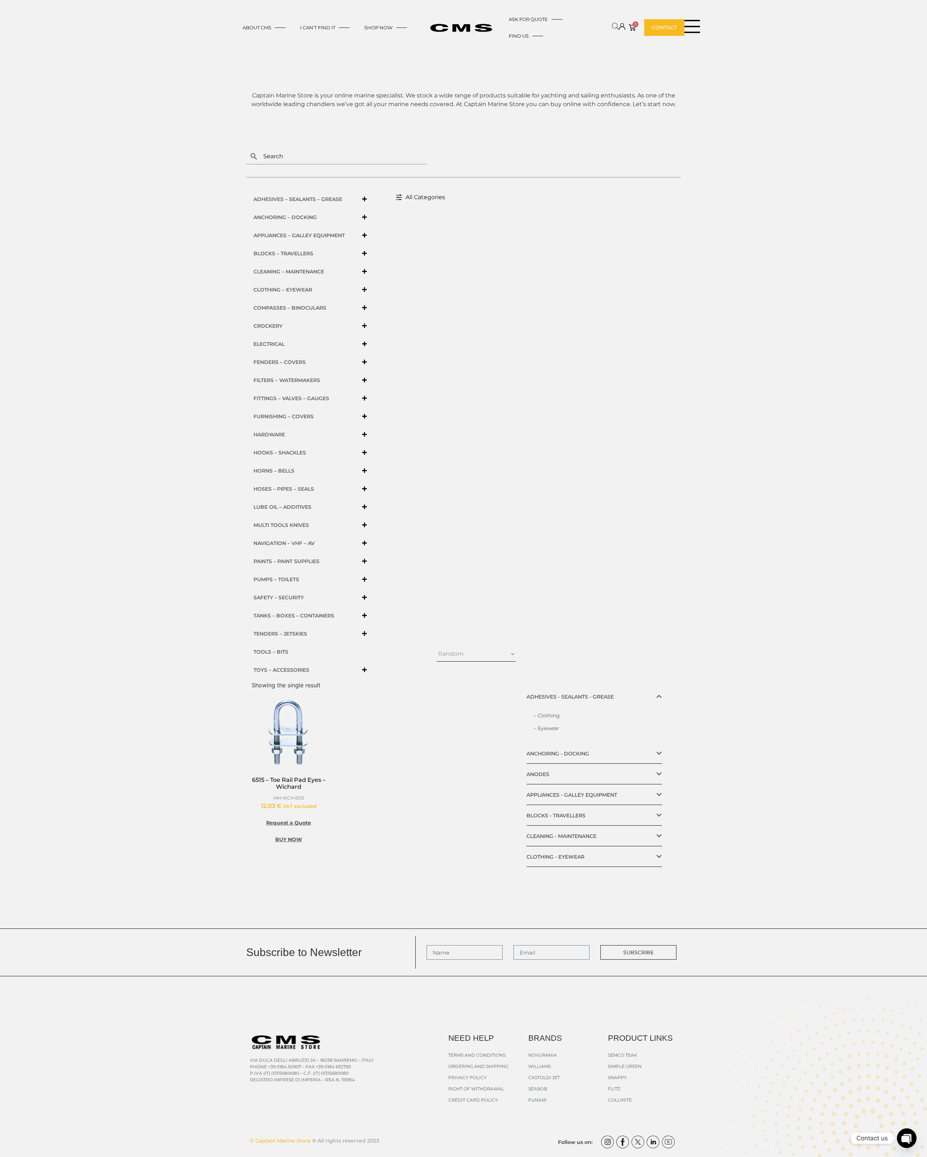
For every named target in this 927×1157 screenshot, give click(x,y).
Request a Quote (288, 822)
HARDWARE (269, 434)
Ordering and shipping (478, 1066)
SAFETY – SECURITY (278, 597)
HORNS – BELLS (273, 471)
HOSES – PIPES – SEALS (283, 489)
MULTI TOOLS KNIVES (281, 525)
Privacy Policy (467, 1077)
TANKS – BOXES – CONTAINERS (293, 615)
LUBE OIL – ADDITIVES (282, 507)
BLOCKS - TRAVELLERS (556, 815)
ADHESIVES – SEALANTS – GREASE (297, 199)
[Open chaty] (906, 1138)
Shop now (378, 27)
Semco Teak (622, 1055)
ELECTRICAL (269, 344)
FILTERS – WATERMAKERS (286, 380)
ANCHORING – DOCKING (285, 217)
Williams (539, 1066)
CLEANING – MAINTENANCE (288, 271)
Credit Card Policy (473, 1100)
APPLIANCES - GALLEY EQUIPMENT (572, 795)
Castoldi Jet (544, 1077)
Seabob (537, 1088)
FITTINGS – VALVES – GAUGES (291, 398)
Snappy (617, 1077)
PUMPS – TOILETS (276, 579)
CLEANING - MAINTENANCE (561, 836)
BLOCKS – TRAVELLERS (283, 253)
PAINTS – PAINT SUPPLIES (286, 561)
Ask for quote (528, 19)
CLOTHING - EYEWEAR (555, 857)
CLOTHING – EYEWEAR (282, 289)
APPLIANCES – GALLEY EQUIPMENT (299, 235)
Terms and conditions (477, 1055)
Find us (519, 36)
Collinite (620, 1100)
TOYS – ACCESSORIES (281, 670)
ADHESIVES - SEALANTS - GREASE (570, 696)
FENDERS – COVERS (279, 362)
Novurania (542, 1055)
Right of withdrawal (476, 1088)
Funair (537, 1100)
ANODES (538, 774)
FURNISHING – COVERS (283, 416)
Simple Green (625, 1066)
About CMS (257, 27)
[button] (594, 696)
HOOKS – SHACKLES (279, 452)
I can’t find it (317, 27)
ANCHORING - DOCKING (558, 753)
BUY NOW (288, 839)
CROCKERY (267, 326)
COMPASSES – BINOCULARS (289, 308)
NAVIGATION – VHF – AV (284, 543)
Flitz (614, 1088)
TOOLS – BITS (270, 652)
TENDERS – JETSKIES (280, 633)
